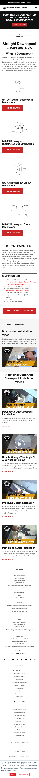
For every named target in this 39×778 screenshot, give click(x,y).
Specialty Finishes (19, 685)
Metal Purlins (19, 679)
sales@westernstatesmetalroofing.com (19, 585)
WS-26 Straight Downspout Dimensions (17, 101)
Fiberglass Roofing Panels (19, 682)
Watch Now (6, 426)
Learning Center (19, 721)
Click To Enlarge (12, 191)
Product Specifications (19, 727)
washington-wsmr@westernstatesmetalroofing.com (19, 646)
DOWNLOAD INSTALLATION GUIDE (19, 311)
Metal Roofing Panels (19, 671)
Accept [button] (12, 774)
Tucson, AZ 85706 (19, 600)
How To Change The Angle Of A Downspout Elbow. (18, 458)
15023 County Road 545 (19, 622)
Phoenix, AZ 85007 (19, 580)
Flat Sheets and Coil (19, 676)
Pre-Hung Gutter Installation (18, 502)
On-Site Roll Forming (19, 724)
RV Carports (19, 696)
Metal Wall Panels (19, 674)
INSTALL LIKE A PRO (19, 24)
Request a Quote (19, 650)
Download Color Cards (19, 709)
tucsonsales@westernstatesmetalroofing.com (19, 605)
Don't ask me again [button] (23, 774)
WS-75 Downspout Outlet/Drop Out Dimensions (18, 142)
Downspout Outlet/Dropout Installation (17, 413)
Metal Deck (19, 691)
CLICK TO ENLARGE (12, 108)
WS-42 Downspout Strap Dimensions (16, 225)
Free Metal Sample (19, 653)
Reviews (19, 730)
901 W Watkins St (19, 578)
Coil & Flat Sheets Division (19, 608)
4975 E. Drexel (19, 597)
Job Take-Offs (19, 718)
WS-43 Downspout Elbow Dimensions (16, 184)
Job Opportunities (19, 715)
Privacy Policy (19, 746)
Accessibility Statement (19, 756)
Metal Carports (19, 694)
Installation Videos (19, 712)
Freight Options (19, 735)
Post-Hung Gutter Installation (18, 547)
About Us (19, 707)
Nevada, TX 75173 (19, 624)
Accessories (19, 688)
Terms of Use (19, 751)
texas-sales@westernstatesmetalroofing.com (19, 630)
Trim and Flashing (19, 732)
